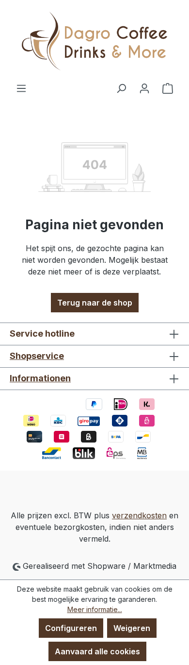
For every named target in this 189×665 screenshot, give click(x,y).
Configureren (71, 628)
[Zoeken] (121, 88)
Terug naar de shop (94, 302)
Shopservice (37, 356)
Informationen (40, 378)
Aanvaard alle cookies (97, 651)
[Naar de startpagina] (94, 41)
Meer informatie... (94, 609)
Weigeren (131, 628)
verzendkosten (139, 515)
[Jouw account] (144, 88)
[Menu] (21, 88)
